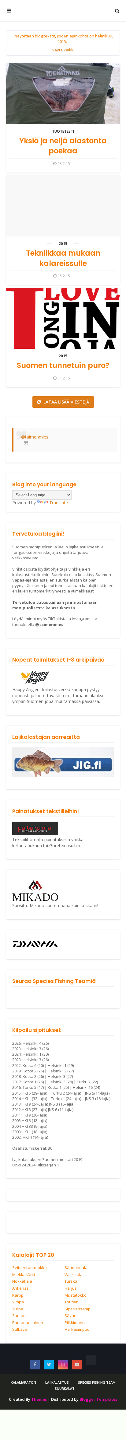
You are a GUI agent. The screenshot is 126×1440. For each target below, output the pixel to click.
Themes (39, 1399)
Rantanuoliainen (27, 1322)
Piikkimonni (75, 1322)
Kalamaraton (23, 1382)
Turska (71, 1281)
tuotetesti (63, 131)
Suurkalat (65, 1388)
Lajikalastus (57, 1382)
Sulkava (19, 1329)
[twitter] (49, 1364)
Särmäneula (76, 1267)
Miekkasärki (23, 1274)
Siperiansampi (78, 1309)
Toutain (72, 1302)
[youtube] (77, 1364)
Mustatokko (76, 1295)
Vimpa (18, 1302)
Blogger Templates (98, 1399)
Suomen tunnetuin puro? (63, 365)
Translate (58, 502)
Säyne (70, 1315)
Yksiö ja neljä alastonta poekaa (63, 146)
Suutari (19, 1315)
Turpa (17, 1309)
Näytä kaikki (63, 50)
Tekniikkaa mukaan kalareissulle (63, 258)
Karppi (18, 1295)
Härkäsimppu (77, 1329)
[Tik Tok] (91, 1360)
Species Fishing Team (97, 1382)
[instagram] (63, 1364)
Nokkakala (22, 1281)
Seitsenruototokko (29, 1267)
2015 (63, 243)
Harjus (71, 1288)
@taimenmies (34, 437)
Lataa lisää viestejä (65, 402)
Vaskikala (74, 1274)
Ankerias (20, 1288)
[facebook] (35, 1364)
